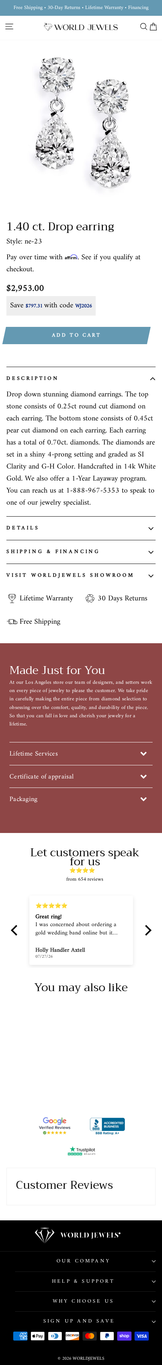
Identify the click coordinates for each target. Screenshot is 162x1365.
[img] (85, 870)
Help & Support (83, 1281)
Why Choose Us (84, 1301)
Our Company (83, 1261)
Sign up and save (79, 1321)
